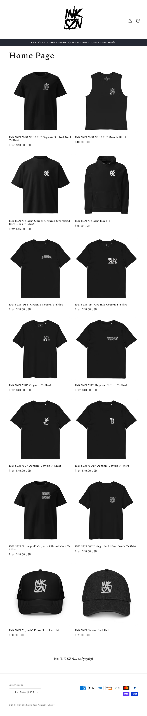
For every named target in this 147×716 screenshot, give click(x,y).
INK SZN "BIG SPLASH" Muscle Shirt (100, 137)
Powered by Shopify (46, 705)
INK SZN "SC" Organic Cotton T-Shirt (35, 465)
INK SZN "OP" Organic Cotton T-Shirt (101, 385)
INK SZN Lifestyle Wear (27, 705)
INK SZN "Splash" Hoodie (92, 220)
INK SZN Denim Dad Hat (92, 630)
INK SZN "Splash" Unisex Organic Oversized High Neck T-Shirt (39, 222)
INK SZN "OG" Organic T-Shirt (30, 385)
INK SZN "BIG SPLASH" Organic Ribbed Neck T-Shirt (40, 139)
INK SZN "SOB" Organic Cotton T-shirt (102, 465)
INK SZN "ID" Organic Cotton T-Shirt (101, 304)
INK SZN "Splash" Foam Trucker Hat (34, 630)
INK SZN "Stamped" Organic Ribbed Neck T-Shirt (40, 548)
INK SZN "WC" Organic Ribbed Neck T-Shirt (105, 546)
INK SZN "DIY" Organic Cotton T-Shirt (36, 304)
